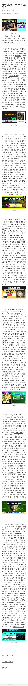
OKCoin (19, 389)
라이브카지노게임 (7, 655)
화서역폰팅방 (12, 472)
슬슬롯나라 (15, 159)
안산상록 (17, 622)
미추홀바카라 (14, 602)
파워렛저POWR (17, 194)
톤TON (11, 609)
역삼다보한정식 (19, 421)
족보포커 (15, 314)
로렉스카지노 (13, 345)
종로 (13, 93)
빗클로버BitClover (9, 372)
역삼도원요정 (16, 154)
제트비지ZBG (18, 432)
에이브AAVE (7, 179)
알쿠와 (24, 246)
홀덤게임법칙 (14, 235)
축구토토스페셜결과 (15, 527)
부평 (21, 51)
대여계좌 (4, 668)
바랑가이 (17, 134)
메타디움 (21, 271)
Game (15, 277)
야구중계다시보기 (14, 185)
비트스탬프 (8, 573)
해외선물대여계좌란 (20, 332)
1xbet (5, 564)
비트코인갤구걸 (20, 71)
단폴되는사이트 (20, 593)
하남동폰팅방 (13, 75)
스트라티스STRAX (18, 626)
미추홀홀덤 (16, 490)
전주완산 (18, 55)
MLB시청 (17, 613)
